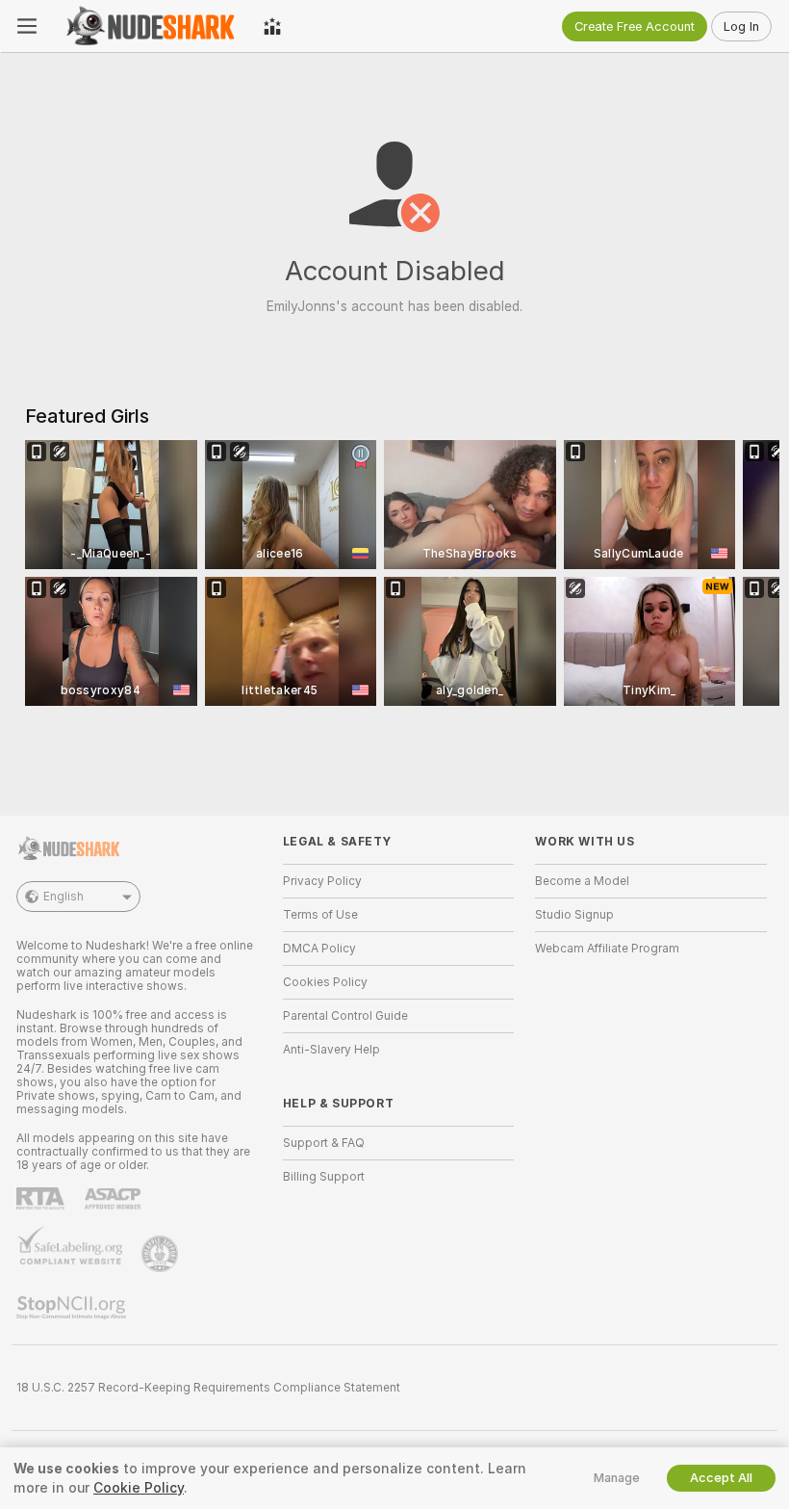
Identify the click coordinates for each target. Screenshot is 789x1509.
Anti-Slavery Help (331, 1049)
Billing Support (324, 1177)
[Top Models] (272, 26)
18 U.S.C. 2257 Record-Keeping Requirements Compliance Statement (208, 1387)
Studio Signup (574, 915)
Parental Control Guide (345, 1016)
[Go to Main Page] (150, 26)
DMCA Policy (319, 948)
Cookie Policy (138, 1488)
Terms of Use (320, 915)
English (63, 896)
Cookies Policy (325, 982)
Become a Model (582, 881)
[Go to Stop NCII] (73, 1307)
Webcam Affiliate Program (607, 948)
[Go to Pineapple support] (161, 1254)
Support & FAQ (324, 1143)
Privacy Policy (322, 881)
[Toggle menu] (27, 26)
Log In (741, 26)
